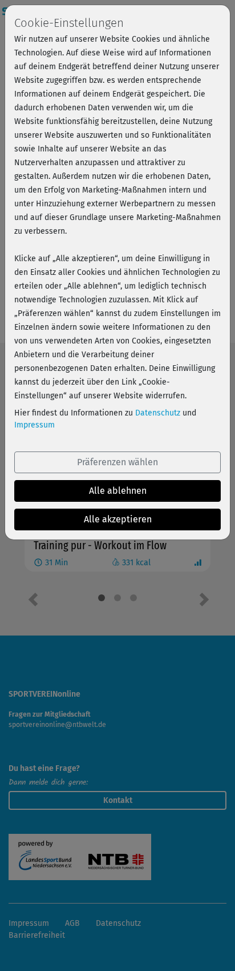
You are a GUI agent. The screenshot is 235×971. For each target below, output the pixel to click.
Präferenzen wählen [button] (117, 462)
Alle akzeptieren (118, 519)
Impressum (34, 425)
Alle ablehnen (118, 490)
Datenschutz (157, 413)
